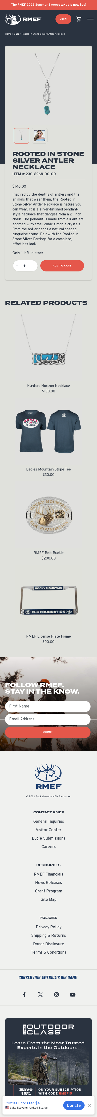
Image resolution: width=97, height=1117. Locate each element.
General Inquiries (48, 821)
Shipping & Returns (48, 935)
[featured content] (48, 1061)
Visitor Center (48, 830)
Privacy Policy (48, 927)
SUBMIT (48, 732)
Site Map (48, 899)
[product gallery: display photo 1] (21, 136)
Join (63, 19)
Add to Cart (62, 265)
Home (8, 34)
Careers (49, 847)
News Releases (48, 883)
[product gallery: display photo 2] (40, 136)
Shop (16, 34)
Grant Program (48, 891)
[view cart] (78, 19)
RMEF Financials (48, 874)
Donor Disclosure (48, 944)
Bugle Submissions (48, 838)
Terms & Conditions (48, 952)
